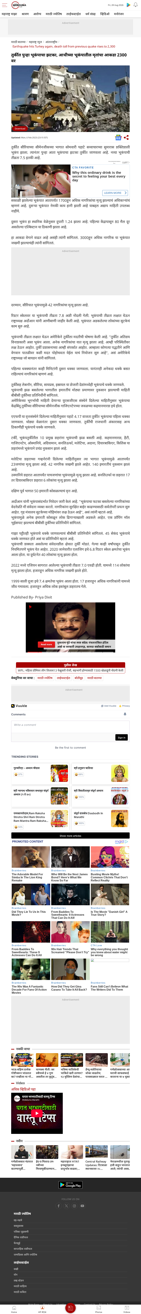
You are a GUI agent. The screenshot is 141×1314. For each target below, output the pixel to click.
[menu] (5, 5)
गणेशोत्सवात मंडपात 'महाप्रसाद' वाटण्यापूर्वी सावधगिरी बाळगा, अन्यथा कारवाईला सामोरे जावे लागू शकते (22, 1165)
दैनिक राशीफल (21, 1237)
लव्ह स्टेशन (19, 1280)
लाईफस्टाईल (73, 14)
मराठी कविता (20, 1292)
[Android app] (70, 1185)
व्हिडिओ (104, 14)
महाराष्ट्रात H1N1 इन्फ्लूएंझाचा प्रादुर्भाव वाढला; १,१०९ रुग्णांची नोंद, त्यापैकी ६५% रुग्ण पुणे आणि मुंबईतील (71, 1165)
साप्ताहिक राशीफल (23, 1248)
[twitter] (66, 1206)
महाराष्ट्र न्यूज (35, 42)
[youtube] (74, 1206)
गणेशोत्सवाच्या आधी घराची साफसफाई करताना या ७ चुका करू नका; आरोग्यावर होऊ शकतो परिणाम (121, 1073)
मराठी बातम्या (18, 42)
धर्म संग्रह (90, 14)
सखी (16, 1269)
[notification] (135, 4)
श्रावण (25, 14)
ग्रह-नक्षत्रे (18, 1220)
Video (20, 1083)
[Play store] (128, 4)
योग (15, 1274)
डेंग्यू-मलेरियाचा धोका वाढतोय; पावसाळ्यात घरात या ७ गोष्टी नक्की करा (96, 1073)
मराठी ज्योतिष (54, 14)
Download (20, 128)
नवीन (19, 1141)
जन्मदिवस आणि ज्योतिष (25, 1254)
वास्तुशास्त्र (18, 1225)
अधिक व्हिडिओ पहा (23, 1089)
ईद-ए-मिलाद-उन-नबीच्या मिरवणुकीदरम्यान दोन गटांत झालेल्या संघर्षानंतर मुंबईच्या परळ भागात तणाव (46, 1165)
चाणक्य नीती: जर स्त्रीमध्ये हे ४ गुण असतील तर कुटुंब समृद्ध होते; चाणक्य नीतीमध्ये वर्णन (46, 1073)
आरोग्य (37, 14)
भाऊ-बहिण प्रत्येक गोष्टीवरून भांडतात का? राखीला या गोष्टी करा (22, 1073)
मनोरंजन (119, 14)
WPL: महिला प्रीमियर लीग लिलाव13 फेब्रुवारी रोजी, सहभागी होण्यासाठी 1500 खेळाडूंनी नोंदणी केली (70, 670)
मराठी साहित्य (20, 1286)
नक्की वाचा (23, 1049)
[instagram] (82, 1206)
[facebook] (59, 1206)
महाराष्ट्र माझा (9, 14)
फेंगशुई (17, 1243)
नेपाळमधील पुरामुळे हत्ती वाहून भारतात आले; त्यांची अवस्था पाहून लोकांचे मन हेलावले (121, 1165)
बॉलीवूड (79, 678)
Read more (46, 644)
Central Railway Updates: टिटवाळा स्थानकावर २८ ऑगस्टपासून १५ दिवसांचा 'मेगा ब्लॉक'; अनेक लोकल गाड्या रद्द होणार (96, 1165)
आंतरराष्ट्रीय (51, 42)
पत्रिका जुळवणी (21, 1231)
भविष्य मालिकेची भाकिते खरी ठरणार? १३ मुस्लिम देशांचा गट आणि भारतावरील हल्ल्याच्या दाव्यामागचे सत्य (72, 1073)
